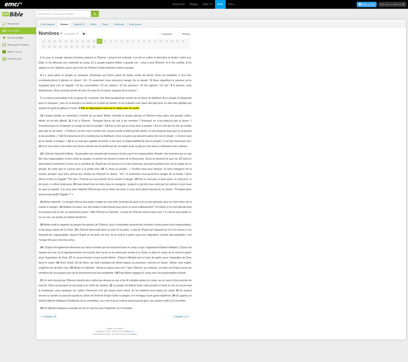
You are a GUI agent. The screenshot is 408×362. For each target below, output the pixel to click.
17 (133, 41)
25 (177, 41)
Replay (194, 4)
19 (144, 41)
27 (43, 46)
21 (155, 41)
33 (77, 46)
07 (77, 41)
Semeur (64, 24)
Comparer (166, 34)
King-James (135, 24)
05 (66, 41)
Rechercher (13, 23)
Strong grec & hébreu (18, 44)
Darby (105, 24)
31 (66, 46)
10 (94, 41)
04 (60, 41)
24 (172, 41)
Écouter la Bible (15, 37)
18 (138, 41)
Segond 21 (79, 24)
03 (55, 41)
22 (161, 41)
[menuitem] (18, 23)
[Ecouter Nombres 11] (84, 33)
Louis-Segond (48, 24)
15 (121, 41)
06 (71, 41)
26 (183, 41)
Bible (220, 4)
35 (88, 46)
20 (149, 41)
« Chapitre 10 (48, 316)
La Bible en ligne (13, 14)
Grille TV (208, 4)
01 (44, 41)
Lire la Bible (13, 30)
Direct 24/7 (179, 4)
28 (49, 46)
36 (94, 46)
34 (82, 46)
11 (99, 41)
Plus (231, 4)
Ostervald (119, 24)
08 (83, 41)
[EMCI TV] (13, 4)
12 (105, 41)
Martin (93, 24)
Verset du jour (14, 58)
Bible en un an (14, 51)
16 (127, 41)
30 (60, 46)
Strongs (186, 34)
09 (88, 41)
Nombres (49, 33)
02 (49, 41)
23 (166, 41)
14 (116, 41)
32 (71, 46)
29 (55, 46)
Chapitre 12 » (181, 316)
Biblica (128, 331)
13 (110, 41)
